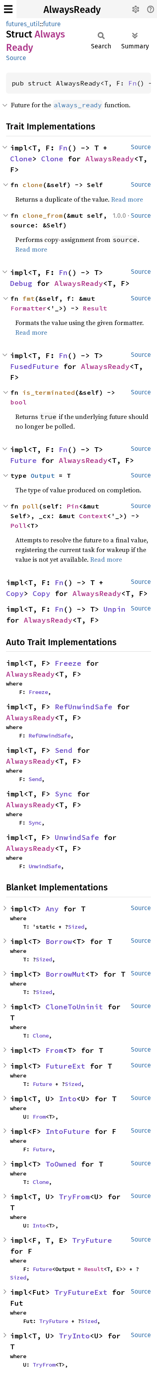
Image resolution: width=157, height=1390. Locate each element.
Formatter (28, 308)
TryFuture (92, 1240)
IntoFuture (67, 1131)
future (52, 24)
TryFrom (74, 1196)
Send (63, 750)
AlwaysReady (72, 9)
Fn (132, 83)
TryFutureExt (80, 1292)
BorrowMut (65, 974)
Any (52, 908)
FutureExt (65, 1066)
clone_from (43, 215)
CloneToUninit (74, 1006)
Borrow (58, 941)
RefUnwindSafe (83, 706)
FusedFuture (34, 366)
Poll (18, 525)
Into (67, 1098)
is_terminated (49, 392)
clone (33, 185)
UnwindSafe (77, 837)
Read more (127, 199)
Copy (15, 593)
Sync (63, 793)
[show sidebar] (8, 9)
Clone (21, 158)
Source (16, 58)
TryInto (74, 1335)
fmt (29, 298)
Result (95, 308)
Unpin (114, 609)
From (54, 1050)
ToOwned (60, 1164)
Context (93, 516)
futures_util (23, 24)
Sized (76, 926)
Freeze (68, 663)
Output (43, 475)
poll (31, 506)
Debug (21, 283)
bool (18, 402)
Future (23, 460)
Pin (73, 506)
